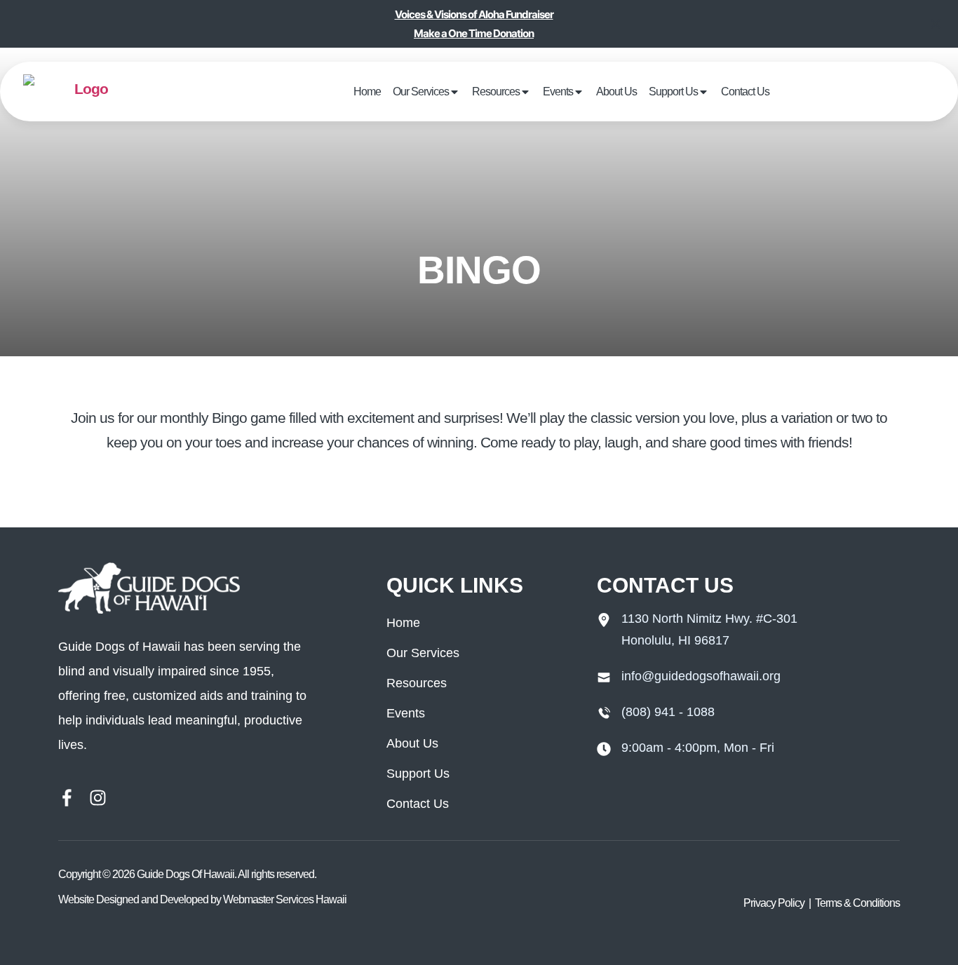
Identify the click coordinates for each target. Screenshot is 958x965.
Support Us (646, 91)
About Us (603, 91)
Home (411, 91)
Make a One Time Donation (474, 33)
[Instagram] (98, 798)
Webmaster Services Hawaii (284, 899)
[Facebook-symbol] (67, 798)
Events (559, 91)
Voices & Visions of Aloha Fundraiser (474, 14)
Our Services (451, 91)
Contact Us (703, 91)
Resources (511, 91)
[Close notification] (935, 23)
